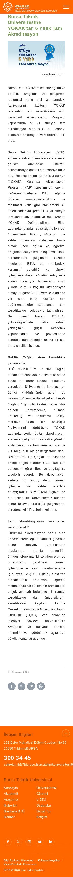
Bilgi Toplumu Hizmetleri (18, 860)
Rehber (9, 817)
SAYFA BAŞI (66, 733)
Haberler (10, 805)
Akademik (11, 793)
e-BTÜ (41, 799)
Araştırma (11, 799)
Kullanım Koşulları (49, 860)
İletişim (42, 817)
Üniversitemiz (47, 788)
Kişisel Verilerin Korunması (20, 864)
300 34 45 (17, 758)
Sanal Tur (44, 811)
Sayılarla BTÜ (14, 811)
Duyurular (44, 805)
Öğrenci (42, 793)
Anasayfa (11, 788)
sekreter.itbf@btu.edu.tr (20, 764)
